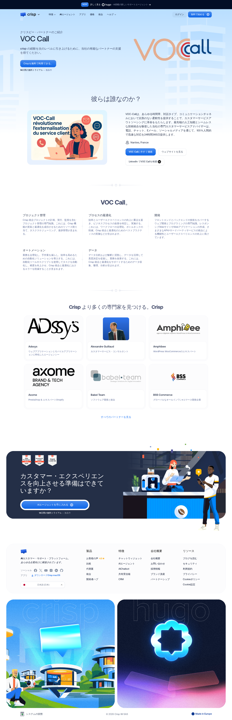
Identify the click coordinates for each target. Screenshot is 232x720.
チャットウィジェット (130, 558)
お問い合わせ (158, 563)
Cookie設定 (189, 584)
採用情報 (155, 568)
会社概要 (155, 558)
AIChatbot (124, 568)
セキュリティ (190, 563)
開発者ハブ (92, 579)
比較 (88, 563)
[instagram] (51, 570)
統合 (100, 14)
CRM (121, 579)
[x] (41, 570)
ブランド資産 (158, 574)
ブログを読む (190, 558)
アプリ (82, 14)
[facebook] (36, 570)
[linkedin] (56, 570)
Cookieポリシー (191, 579)
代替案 (89, 568)
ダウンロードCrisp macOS (47, 575)
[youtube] (46, 570)
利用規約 (187, 568)
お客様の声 (94, 558)
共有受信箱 (124, 574)
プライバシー (190, 574)
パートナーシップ (160, 579)
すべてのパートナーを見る (116, 417)
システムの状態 (34, 714)
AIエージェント (67, 14)
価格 (92, 14)
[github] (62, 570)
